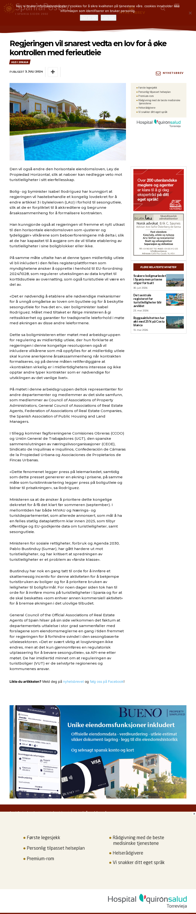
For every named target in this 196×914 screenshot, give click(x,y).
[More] (53, 72)
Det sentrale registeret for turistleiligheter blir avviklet (147, 300)
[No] (190, 13)
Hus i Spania (19, 62)
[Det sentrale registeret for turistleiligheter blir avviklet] (175, 299)
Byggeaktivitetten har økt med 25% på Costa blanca (149, 321)
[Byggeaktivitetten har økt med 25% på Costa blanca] (175, 322)
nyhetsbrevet (73, 681)
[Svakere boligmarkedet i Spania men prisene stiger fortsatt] (175, 280)
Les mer (108, 18)
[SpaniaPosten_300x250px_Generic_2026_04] (158, 190)
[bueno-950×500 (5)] (98, 751)
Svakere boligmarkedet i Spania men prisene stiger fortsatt (149, 279)
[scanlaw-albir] (158, 235)
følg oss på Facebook (107, 681)
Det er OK (89, 18)
